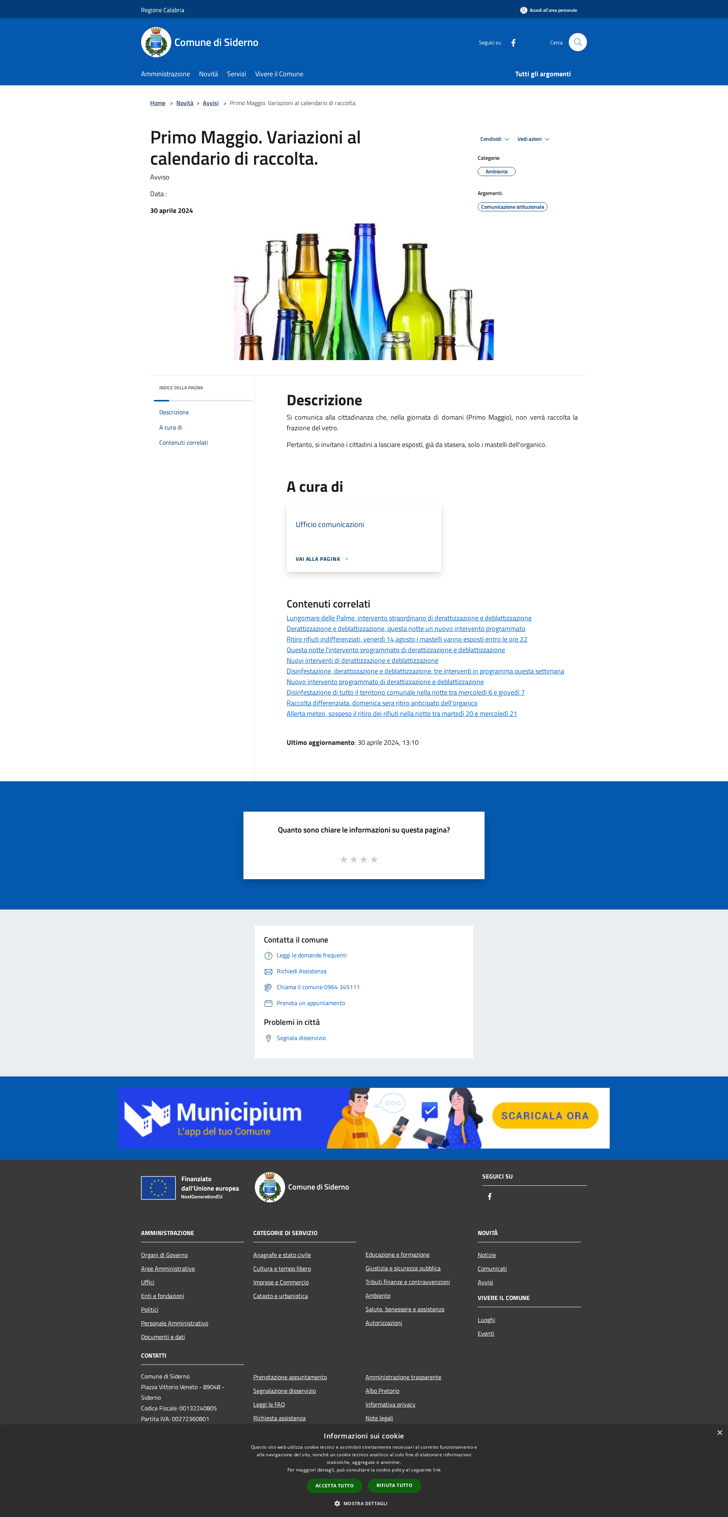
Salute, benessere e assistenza (405, 1309)
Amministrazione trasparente (403, 1377)
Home (157, 102)
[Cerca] (578, 42)
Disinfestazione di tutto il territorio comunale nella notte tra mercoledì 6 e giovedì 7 (406, 692)
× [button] (719, 1433)
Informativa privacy (391, 1404)
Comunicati (492, 1268)
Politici (149, 1309)
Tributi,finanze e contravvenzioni (408, 1281)
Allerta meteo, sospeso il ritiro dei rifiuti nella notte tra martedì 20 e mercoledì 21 (402, 713)
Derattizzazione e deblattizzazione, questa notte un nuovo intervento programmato (406, 628)
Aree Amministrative (168, 1268)
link (437, 1470)
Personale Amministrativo (174, 1323)
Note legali (379, 1418)
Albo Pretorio (382, 1390)
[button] (364, 1503)
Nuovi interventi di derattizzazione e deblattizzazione (362, 660)
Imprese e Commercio (281, 1282)
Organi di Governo (164, 1254)
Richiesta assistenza (279, 1418)
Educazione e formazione (398, 1254)
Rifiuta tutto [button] (395, 1485)
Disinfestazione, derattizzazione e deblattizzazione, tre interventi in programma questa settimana (425, 671)
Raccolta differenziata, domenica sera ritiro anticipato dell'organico (382, 703)
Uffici (147, 1282)
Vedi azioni (530, 139)
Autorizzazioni (384, 1322)
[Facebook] (510, 42)
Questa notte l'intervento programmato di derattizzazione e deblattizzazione (396, 650)
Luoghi (486, 1319)
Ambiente (378, 1295)
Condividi (491, 139)
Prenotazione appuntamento (290, 1377)
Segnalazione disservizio (284, 1390)
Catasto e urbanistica (280, 1295)
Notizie (487, 1254)
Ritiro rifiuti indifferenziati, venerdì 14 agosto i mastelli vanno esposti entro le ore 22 (407, 639)
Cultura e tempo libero (282, 1268)
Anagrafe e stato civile (282, 1254)
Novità (184, 102)
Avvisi (211, 102)
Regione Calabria (162, 9)
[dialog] (364, 1471)
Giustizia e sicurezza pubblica (403, 1268)
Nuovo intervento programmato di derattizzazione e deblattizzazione (385, 682)
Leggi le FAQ (269, 1404)
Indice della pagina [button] (181, 387)
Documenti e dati (163, 1336)
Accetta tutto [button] (334, 1485)
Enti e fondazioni (162, 1295)
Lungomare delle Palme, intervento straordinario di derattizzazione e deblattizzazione (409, 618)
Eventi (486, 1333)
